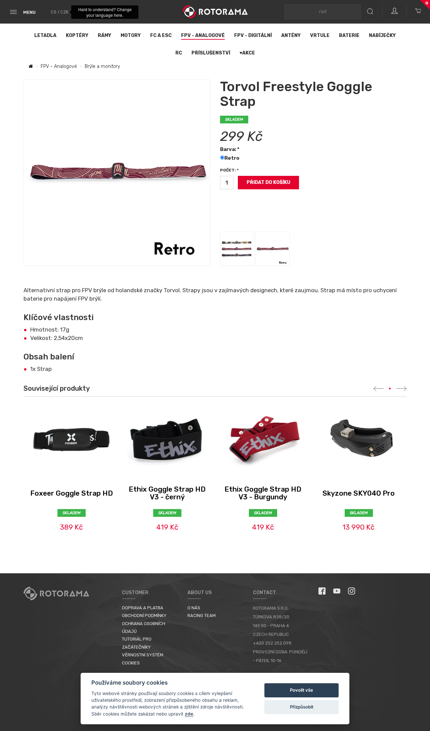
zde (189, 714)
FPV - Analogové (203, 35)
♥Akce (247, 53)
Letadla (45, 35)
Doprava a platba (142, 607)
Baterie (349, 35)
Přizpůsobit (301, 706)
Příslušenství (210, 53)
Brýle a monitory (102, 66)
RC (178, 53)
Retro (232, 158)
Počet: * (229, 170)
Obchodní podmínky (144, 615)
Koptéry (77, 35)
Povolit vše (301, 690)
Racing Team (201, 615)
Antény (291, 35)
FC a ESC (161, 35)
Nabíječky (382, 35)
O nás (193, 607)
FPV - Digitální (253, 35)
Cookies (131, 662)
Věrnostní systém (142, 654)
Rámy (104, 35)
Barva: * (230, 149)
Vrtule (320, 35)
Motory (131, 35)
